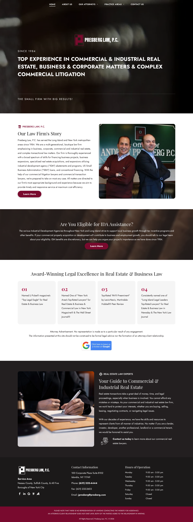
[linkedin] (24, 494)
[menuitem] (52, 4)
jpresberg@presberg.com (92, 495)
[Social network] (33, 494)
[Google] (29, 494)
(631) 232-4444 (88, 483)
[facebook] (20, 494)
